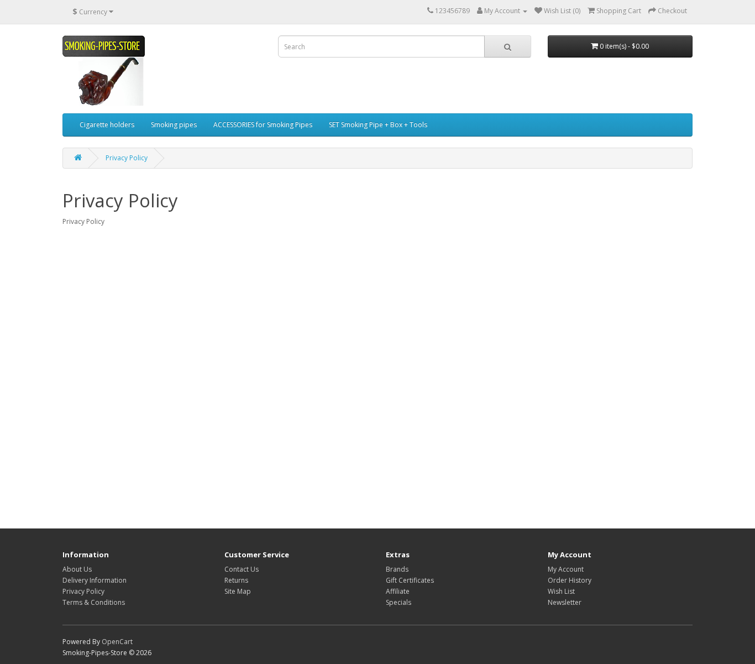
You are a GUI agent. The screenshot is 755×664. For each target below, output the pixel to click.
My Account (566, 569)
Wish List (561, 591)
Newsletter (564, 602)
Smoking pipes (174, 124)
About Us (77, 569)
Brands (397, 569)
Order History (569, 580)
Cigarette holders (107, 124)
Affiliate (398, 591)
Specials (398, 602)
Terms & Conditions (93, 602)
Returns (236, 580)
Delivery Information (94, 580)
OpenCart (117, 641)
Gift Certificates (410, 580)
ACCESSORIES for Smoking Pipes (262, 124)
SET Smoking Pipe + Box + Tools (378, 124)
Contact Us (241, 569)
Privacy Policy (127, 158)
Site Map (237, 591)
